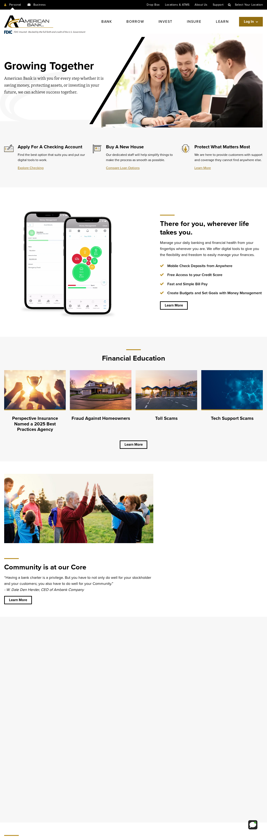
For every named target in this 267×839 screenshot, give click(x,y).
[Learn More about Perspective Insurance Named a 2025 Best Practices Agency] (35, 403)
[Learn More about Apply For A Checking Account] (45, 157)
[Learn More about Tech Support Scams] (232, 403)
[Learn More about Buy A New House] (133, 157)
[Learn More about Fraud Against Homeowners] (100, 403)
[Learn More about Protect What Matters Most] (222, 157)
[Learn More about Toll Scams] (166, 403)
